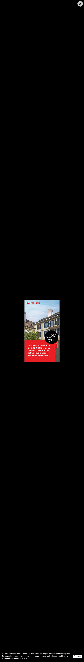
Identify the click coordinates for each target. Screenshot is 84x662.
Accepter (77, 656)
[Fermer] (80, 4)
